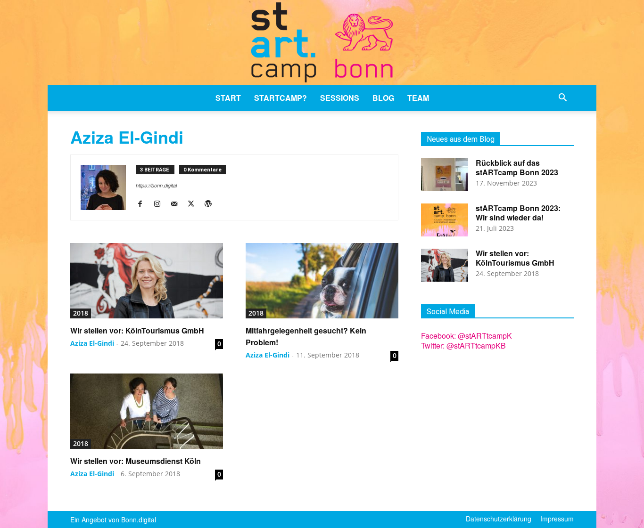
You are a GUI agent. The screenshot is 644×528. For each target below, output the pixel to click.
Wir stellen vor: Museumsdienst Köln (135, 460)
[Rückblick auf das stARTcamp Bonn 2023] (444, 174)
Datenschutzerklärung (498, 518)
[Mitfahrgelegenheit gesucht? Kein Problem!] (322, 280)
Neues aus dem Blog (461, 139)
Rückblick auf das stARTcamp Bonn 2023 (517, 167)
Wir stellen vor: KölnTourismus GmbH (137, 330)
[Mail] (177, 204)
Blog (383, 97)
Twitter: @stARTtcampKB (463, 345)
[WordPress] (211, 204)
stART (228, 97)
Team (418, 97)
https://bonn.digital (156, 185)
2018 (80, 313)
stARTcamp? (280, 97)
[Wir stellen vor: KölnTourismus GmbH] (146, 280)
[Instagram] (160, 204)
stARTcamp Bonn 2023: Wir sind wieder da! (518, 213)
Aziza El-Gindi (92, 343)
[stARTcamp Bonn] (322, 42)
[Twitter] (194, 204)
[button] (562, 98)
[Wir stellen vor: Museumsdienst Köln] (146, 411)
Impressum (557, 518)
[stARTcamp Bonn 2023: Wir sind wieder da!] (444, 219)
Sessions (339, 97)
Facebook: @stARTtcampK (466, 335)
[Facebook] (143, 204)
